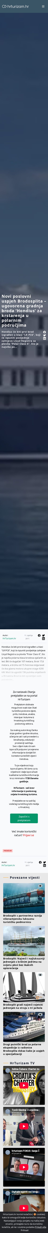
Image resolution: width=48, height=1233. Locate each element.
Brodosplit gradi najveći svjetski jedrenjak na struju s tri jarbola (23, 1006)
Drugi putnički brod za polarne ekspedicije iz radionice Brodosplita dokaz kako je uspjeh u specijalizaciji (23, 1049)
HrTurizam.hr (9, 638)
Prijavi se (28, 835)
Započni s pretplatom (24, 818)
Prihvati (25, 1230)
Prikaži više (40, 1227)
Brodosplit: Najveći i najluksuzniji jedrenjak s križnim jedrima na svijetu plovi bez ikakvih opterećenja (24, 963)
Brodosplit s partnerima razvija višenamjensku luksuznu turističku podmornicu (22, 919)
